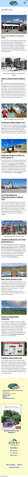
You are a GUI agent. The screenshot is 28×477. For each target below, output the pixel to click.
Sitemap (19, 464)
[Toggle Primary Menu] (24, 3)
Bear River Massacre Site (11, 279)
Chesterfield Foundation (16, 334)
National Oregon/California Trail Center (12, 156)
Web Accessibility (10, 464)
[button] (27, 1)
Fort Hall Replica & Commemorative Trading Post (12, 197)
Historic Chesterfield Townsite (10, 318)
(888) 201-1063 (6, 395)
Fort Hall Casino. (12, 257)
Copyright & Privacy (14, 467)
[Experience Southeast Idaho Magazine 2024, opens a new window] (11, 416)
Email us (5, 396)
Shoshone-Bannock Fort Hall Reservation (13, 240)
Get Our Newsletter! (8, 398)
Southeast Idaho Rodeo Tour (13, 122)
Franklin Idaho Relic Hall (11, 358)
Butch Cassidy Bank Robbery (13, 78)
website (19, 172)
